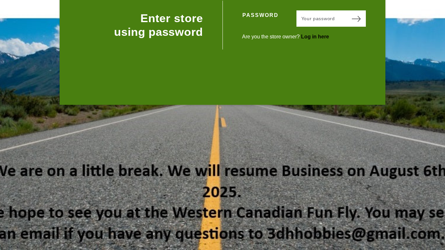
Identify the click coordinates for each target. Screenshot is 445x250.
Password (260, 15)
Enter (356, 18)
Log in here (315, 36)
